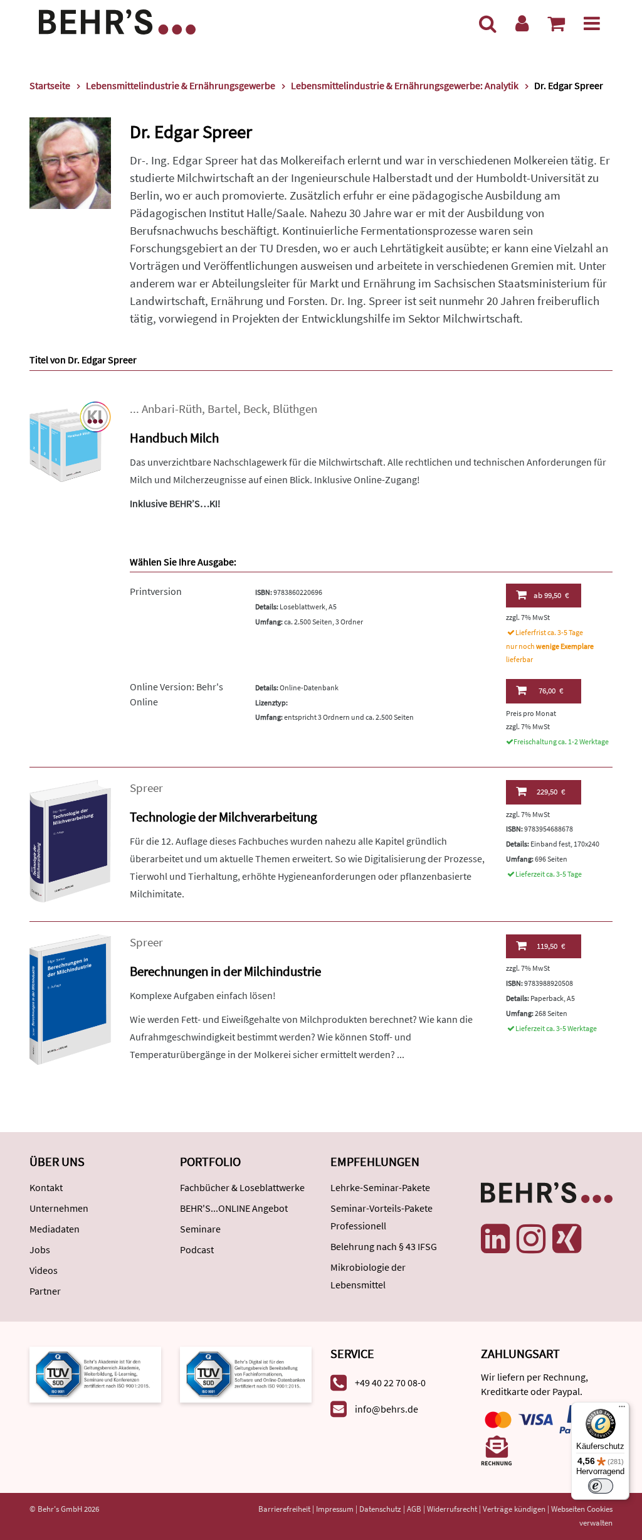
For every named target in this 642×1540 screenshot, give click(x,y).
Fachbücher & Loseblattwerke (242, 1187)
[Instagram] (531, 1239)
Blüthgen (295, 409)
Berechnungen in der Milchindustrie (225, 971)
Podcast (197, 1249)
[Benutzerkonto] (522, 23)
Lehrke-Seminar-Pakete (380, 1187)
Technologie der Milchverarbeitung (223, 816)
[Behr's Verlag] (117, 20)
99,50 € (551, 595)
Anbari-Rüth (172, 409)
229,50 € (551, 791)
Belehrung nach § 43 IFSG (383, 1246)
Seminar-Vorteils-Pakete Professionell (381, 1217)
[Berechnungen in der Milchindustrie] (70, 999)
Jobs (39, 1249)
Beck (255, 409)
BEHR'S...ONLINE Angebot (234, 1208)
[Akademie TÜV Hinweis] (246, 1373)
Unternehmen (58, 1208)
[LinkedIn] (495, 1239)
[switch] (600, 1486)
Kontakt (46, 1187)
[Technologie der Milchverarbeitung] (70, 840)
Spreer (146, 788)
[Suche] (488, 23)
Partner (45, 1291)
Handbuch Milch (174, 437)
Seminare (200, 1228)
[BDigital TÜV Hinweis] (95, 1373)
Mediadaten (54, 1228)
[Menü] (592, 23)
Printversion (156, 591)
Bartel (223, 409)
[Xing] (566, 1239)
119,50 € (551, 946)
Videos (43, 1270)
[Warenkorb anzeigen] (556, 23)
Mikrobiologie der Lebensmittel (368, 1276)
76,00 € (551, 690)
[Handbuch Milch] (70, 440)
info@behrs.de (386, 1409)
